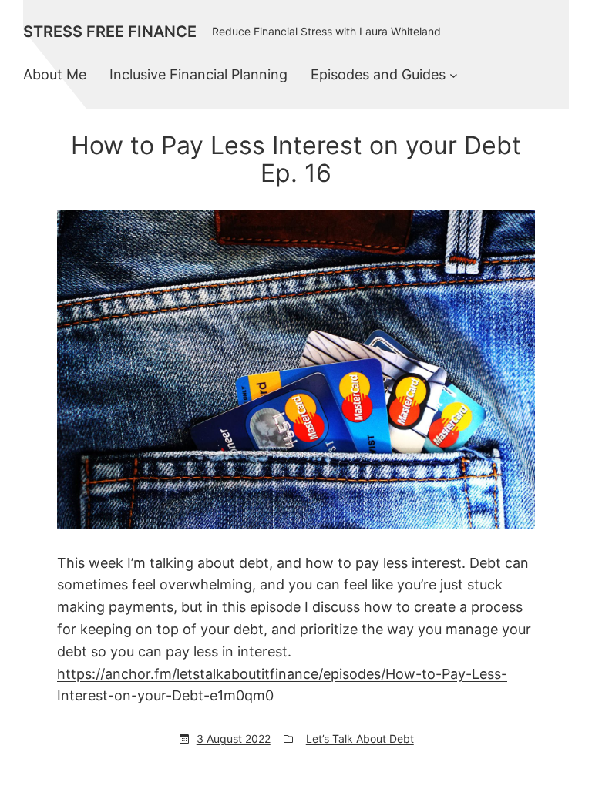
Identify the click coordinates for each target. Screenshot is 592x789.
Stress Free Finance (110, 31)
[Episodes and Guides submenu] (453, 75)
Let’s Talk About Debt (360, 738)
